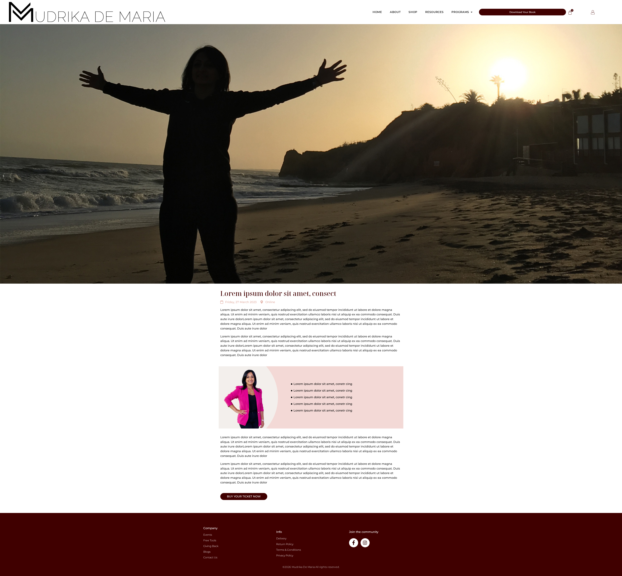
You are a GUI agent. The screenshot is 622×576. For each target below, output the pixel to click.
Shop (413, 12)
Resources (434, 12)
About (395, 12)
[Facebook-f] (353, 542)
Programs (460, 12)
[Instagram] (365, 542)
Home (377, 12)
